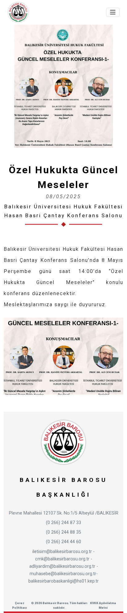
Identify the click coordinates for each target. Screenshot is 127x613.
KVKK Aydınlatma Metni (103, 605)
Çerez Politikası (19, 605)
